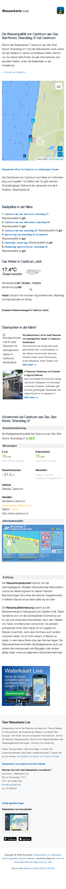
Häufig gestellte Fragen (13, 803)
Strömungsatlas (9, 858)
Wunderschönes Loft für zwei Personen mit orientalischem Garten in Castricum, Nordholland (42, 339)
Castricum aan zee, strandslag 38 (21, 230)
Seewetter (56, 854)
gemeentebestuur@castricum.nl (17, 505)
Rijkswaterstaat (56, 159)
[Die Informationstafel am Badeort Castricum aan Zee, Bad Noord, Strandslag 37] (33, 543)
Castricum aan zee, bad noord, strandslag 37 (27, 214)
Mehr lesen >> (30, 364)
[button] (32, 140)
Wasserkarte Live (42, 854)
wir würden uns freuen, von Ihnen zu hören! (38, 756)
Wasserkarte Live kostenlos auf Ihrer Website (23, 763)
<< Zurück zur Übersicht (13, 72)
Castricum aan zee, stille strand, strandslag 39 (27, 222)
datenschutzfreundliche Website (39, 868)
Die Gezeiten (29, 858)
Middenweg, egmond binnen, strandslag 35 (26, 246)
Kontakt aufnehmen (11, 784)
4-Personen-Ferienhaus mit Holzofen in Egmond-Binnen (42, 373)
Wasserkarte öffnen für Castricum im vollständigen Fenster (30, 169)
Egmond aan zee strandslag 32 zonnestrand (26, 234)
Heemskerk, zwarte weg (16, 242)
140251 (15, 509)
